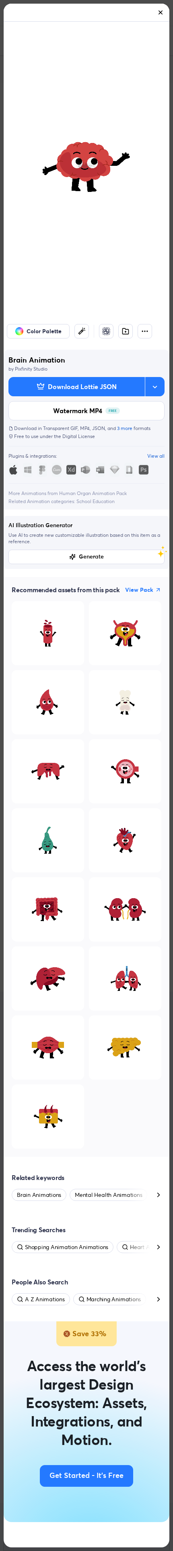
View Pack (139, 589)
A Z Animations (45, 1299)
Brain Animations (39, 1194)
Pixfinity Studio (31, 369)
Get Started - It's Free (86, 1476)
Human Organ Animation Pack (93, 493)
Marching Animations (113, 1299)
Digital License (78, 436)
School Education (95, 501)
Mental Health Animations (108, 1194)
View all (156, 456)
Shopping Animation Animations (66, 1247)
